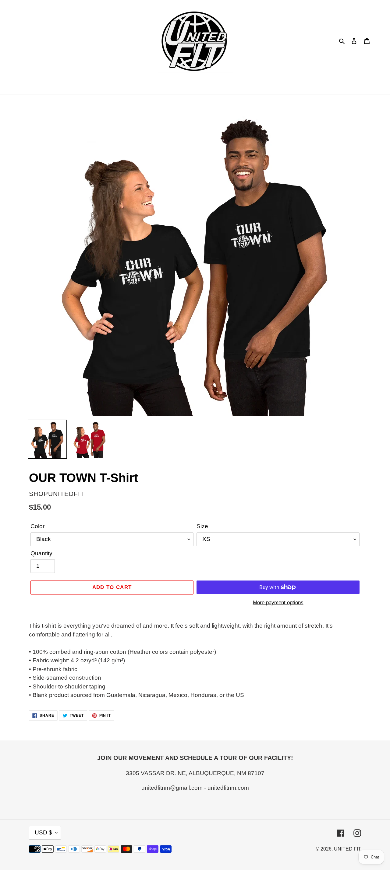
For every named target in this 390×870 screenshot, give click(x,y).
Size (202, 526)
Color (37, 526)
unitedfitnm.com (228, 788)
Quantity (41, 553)
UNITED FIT (347, 848)
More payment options (278, 602)
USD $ (43, 832)
